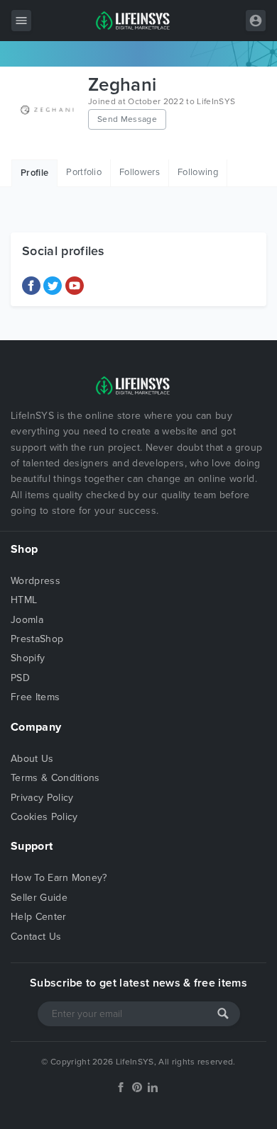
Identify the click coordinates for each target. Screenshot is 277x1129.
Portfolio (84, 172)
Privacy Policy (42, 798)
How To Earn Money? (59, 878)
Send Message (127, 119)
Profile (34, 173)
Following (198, 172)
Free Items (35, 697)
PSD (20, 678)
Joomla (27, 620)
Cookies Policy (44, 817)
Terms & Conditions (55, 778)
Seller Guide (39, 898)
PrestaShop (37, 639)
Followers (139, 172)
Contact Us (36, 937)
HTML (24, 600)
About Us (32, 759)
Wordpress (35, 581)
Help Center (39, 917)
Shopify (28, 658)
